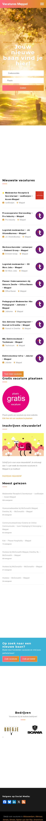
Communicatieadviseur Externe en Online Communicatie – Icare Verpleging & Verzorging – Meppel (22, 526)
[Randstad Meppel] (35, 730)
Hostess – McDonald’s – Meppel (15, 578)
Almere (12, 820)
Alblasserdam (29, 816)
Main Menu (42, 4)
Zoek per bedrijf (28, 659)
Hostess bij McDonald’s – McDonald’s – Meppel (22, 566)
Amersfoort (38, 820)
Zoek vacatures (10, 659)
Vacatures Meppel (15, 4)
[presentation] (2, 737)
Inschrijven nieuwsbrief (11, 476)
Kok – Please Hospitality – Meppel (16, 541)
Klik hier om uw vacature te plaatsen (17, 418)
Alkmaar (38, 816)
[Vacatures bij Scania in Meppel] (11, 729)
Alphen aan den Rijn (24, 820)
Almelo (6, 820)
